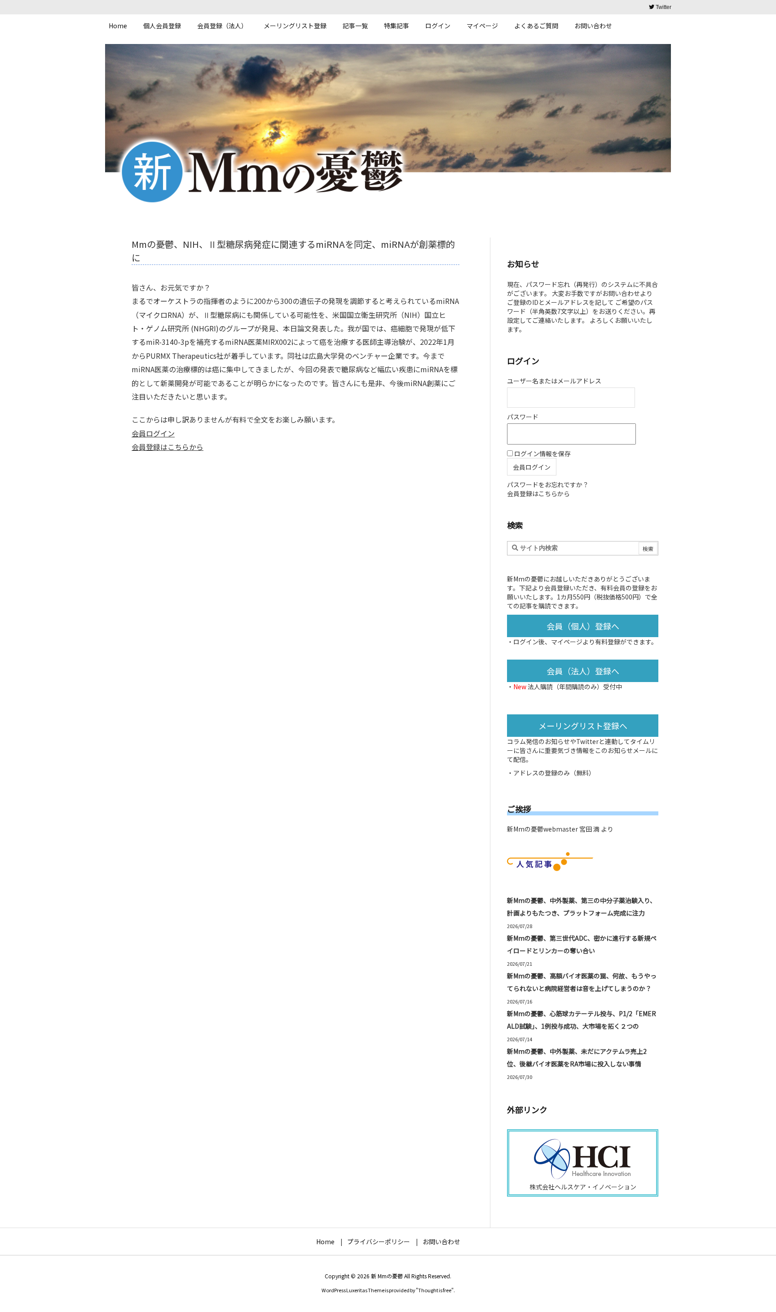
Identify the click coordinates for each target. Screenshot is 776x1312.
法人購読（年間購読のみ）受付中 (575, 686)
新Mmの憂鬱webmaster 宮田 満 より (560, 828)
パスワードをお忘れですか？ (548, 484)
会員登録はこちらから (167, 446)
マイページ (566, 641)
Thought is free (434, 1290)
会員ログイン (153, 433)
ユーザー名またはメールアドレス (554, 380)
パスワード (522, 416)
